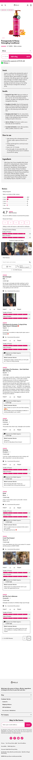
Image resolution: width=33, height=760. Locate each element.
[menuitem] (2, 743)
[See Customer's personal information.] (9, 422)
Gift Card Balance (6, 707)
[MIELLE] (16, 683)
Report (19, 309)
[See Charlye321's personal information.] (10, 598)
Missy (4, 495)
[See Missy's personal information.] (7, 495)
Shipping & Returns (7, 704)
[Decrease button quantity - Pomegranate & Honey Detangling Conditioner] (2, 56)
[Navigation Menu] (2, 5)
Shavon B (5, 540)
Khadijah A (5, 452)
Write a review (17, 46)
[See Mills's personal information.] (6, 278)
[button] (30, 5)
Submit (28, 725)
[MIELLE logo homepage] (16, 5)
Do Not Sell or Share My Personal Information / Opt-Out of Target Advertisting (15, 752)
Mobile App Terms (11, 746)
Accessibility (3, 746)
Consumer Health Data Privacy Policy (9, 749)
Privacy (2, 743)
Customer (5, 422)
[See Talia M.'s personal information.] (8, 328)
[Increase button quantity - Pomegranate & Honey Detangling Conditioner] (7, 56)
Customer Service (6, 699)
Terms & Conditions (22, 743)
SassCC (5, 372)
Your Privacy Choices (10, 743)
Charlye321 (6, 598)
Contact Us (4, 701)
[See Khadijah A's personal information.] (9, 452)
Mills (4, 278)
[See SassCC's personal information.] (8, 372)
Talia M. (5, 328)
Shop (2, 695)
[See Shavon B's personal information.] (9, 540)
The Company (5, 715)
